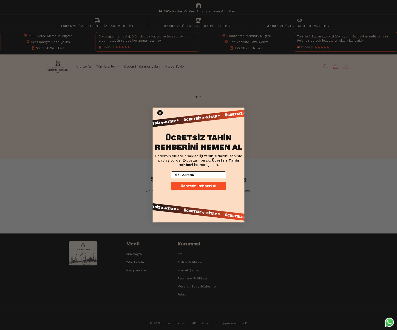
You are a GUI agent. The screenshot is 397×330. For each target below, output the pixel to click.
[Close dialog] (160, 113)
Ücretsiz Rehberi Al (198, 186)
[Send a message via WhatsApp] (389, 322)
